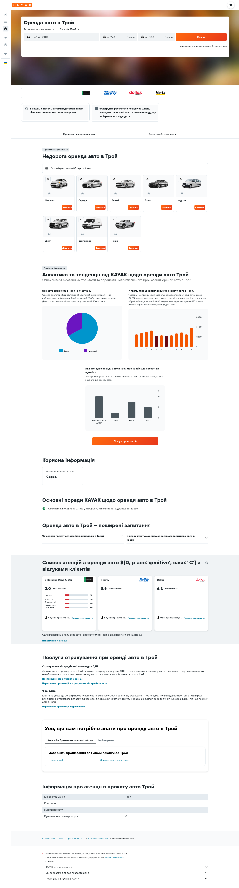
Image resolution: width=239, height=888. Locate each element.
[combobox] (39, 29)
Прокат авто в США (75, 838)
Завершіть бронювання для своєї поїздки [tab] (70, 740)
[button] (5, 5)
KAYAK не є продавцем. (59, 867)
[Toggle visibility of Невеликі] (90, 351)
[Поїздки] (5, 54)
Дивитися (67, 207)
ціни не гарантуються (114, 857)
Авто (61, 838)
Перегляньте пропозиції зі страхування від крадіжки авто (74, 683)
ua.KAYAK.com (48, 838)
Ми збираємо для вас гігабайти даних (68, 872)
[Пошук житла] (5, 21)
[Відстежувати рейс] (5, 44)
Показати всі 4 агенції (54, 640)
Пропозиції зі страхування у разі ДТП (63, 678)
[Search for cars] (5, 28)
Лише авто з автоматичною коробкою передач (203, 46)
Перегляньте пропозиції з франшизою (63, 706)
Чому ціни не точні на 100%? (62, 878)
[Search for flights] (5, 15)
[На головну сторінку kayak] (22, 5)
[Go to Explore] (5, 38)
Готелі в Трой (56, 760)
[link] (125, 441)
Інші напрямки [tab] (106, 740)
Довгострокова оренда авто (114, 760)
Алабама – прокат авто (98, 838)
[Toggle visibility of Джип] (64, 351)
